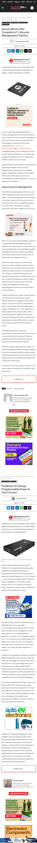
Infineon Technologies (19, 388)
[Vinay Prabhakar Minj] (12, 41)
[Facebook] (13, 51)
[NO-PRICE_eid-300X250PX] (18, 438)
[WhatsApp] (22, 51)
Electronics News (10, 17)
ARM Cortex (9, 388)
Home (3, 17)
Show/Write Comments (19, 411)
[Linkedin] (17, 51)
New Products (14, 22)
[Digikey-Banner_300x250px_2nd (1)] (18, 127)
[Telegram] (9, 51)
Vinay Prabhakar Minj (21, 41)
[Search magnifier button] (32, 8)
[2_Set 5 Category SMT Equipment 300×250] (18, 464)
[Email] (26, 51)
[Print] (30, 51)
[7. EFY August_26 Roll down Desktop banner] (18, 842)
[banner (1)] (18, 236)
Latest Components (23, 22)
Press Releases (5, 24)
